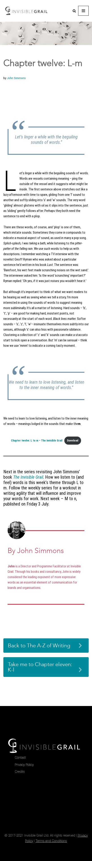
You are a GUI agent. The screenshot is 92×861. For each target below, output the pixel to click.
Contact (20, 758)
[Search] (74, 11)
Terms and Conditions (51, 841)
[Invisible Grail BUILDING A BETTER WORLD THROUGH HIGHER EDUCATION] (26, 11)
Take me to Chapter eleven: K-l (40, 667)
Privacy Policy (24, 765)
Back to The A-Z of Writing (39, 645)
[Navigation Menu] (83, 11)
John (11, 566)
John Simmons (16, 78)
